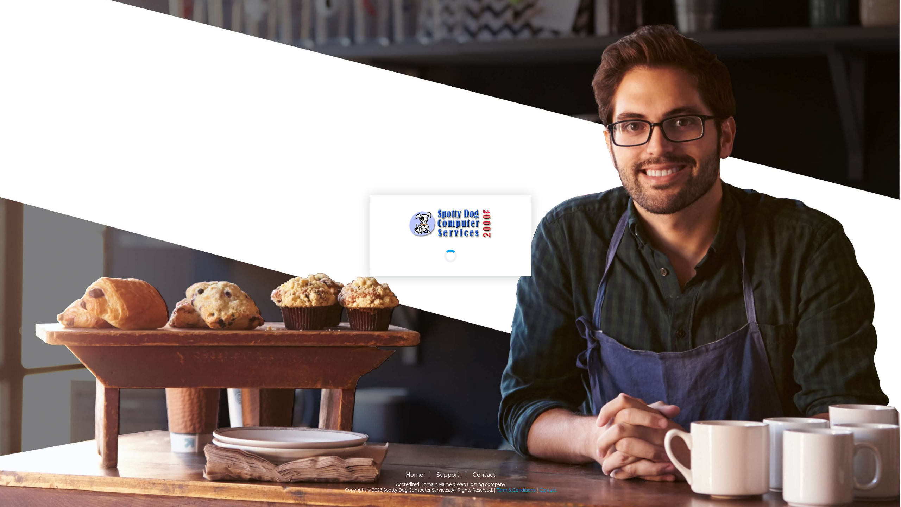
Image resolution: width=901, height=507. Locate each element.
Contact (484, 474)
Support (448, 474)
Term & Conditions (516, 490)
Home (414, 474)
